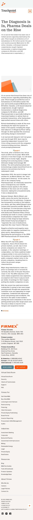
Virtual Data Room (7, 376)
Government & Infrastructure (10, 440)
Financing (4, 407)
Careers (3, 486)
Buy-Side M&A (5, 399)
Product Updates (6, 471)
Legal (3, 449)
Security (3, 379)
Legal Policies (5, 488)
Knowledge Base (6, 474)
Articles (5, 311)
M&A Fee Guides (6, 466)
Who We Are (5, 483)
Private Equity (5, 451)
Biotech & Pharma (6, 438)
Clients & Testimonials (8, 382)
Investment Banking (7, 432)
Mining (3, 443)
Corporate (4, 435)
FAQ (2, 387)
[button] (30, 11)
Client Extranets (6, 410)
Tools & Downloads (7, 469)
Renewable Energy (7, 446)
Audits (3, 423)
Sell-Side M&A (5, 396)
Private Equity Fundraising (9, 413)
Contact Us (4, 491)
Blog (2, 463)
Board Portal (5, 415)
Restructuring (5, 404)
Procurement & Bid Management (11, 421)
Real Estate (5, 454)
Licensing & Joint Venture (9, 402)
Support (3, 384)
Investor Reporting (7, 418)
